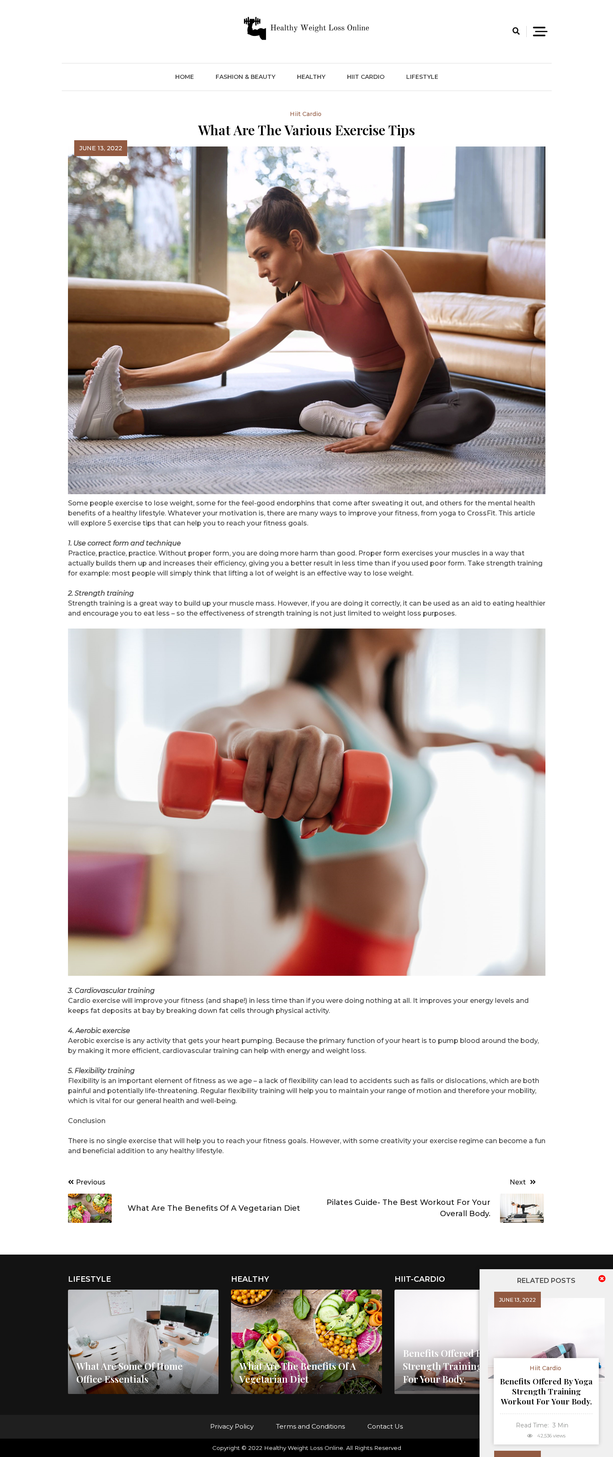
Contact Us (385, 1426)
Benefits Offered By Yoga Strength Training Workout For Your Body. (546, 1391)
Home (184, 77)
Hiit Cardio (365, 77)
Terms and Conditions (310, 1426)
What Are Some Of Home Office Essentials (129, 1372)
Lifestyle (422, 77)
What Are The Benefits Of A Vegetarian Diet (297, 1372)
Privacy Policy (232, 1426)
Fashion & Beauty (245, 77)
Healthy (311, 77)
